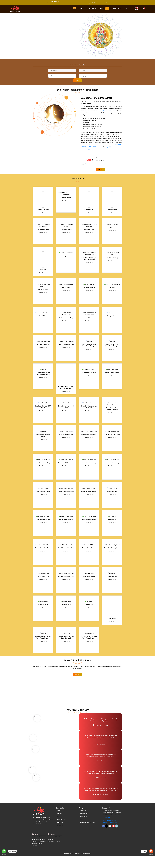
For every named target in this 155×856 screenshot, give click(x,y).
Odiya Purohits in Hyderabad (54, 841)
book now (77, 674)
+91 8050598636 (107, 817)
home (74, 8)
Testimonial (60, 822)
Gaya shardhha (117, 8)
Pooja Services (93, 8)
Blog (58, 816)
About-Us (59, 813)
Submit (77, 80)
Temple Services (61, 819)
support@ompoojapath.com (107, 110)
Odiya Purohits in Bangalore (38, 839)
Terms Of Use (83, 816)
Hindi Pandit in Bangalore (38, 837)
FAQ (81, 819)
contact (127, 8)
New (107, 8)
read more (100, 169)
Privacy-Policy (84, 813)
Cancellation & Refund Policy (87, 822)
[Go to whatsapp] (4, 851)
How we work (83, 810)
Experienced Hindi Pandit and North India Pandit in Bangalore (39, 843)
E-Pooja (102, 8)
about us (82, 8)
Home (58, 810)
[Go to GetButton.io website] (3, 854)
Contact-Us (60, 825)
